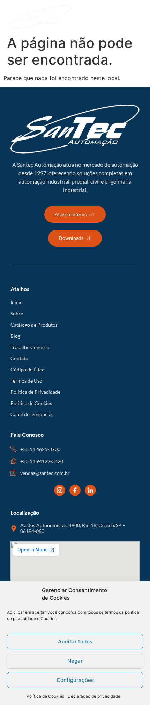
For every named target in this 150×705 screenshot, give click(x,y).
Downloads (71, 238)
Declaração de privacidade (94, 696)
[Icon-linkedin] (90, 490)
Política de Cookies (45, 696)
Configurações (75, 680)
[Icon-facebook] (75, 490)
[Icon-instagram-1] (59, 490)
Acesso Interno (71, 214)
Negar (75, 660)
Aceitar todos (75, 641)
